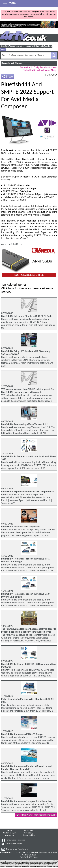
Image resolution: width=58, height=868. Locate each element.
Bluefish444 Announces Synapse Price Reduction (26, 801)
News (3, 49)
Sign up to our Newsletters (17, 849)
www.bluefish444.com (12, 244)
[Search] (54, 55)
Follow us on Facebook (15, 840)
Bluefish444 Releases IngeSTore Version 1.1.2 (24, 424)
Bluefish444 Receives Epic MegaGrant (20, 527)
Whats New (28, 830)
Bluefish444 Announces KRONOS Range (22, 734)
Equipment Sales (17, 46)
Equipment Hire (32, 46)
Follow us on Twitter (14, 844)
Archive (48, 46)
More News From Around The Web (38, 815)
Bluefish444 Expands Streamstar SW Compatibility (27, 492)
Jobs (42, 46)
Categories (9, 835)
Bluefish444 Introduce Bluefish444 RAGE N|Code (26, 316)
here (45, 14)
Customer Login (9, 833)
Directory (5, 46)
